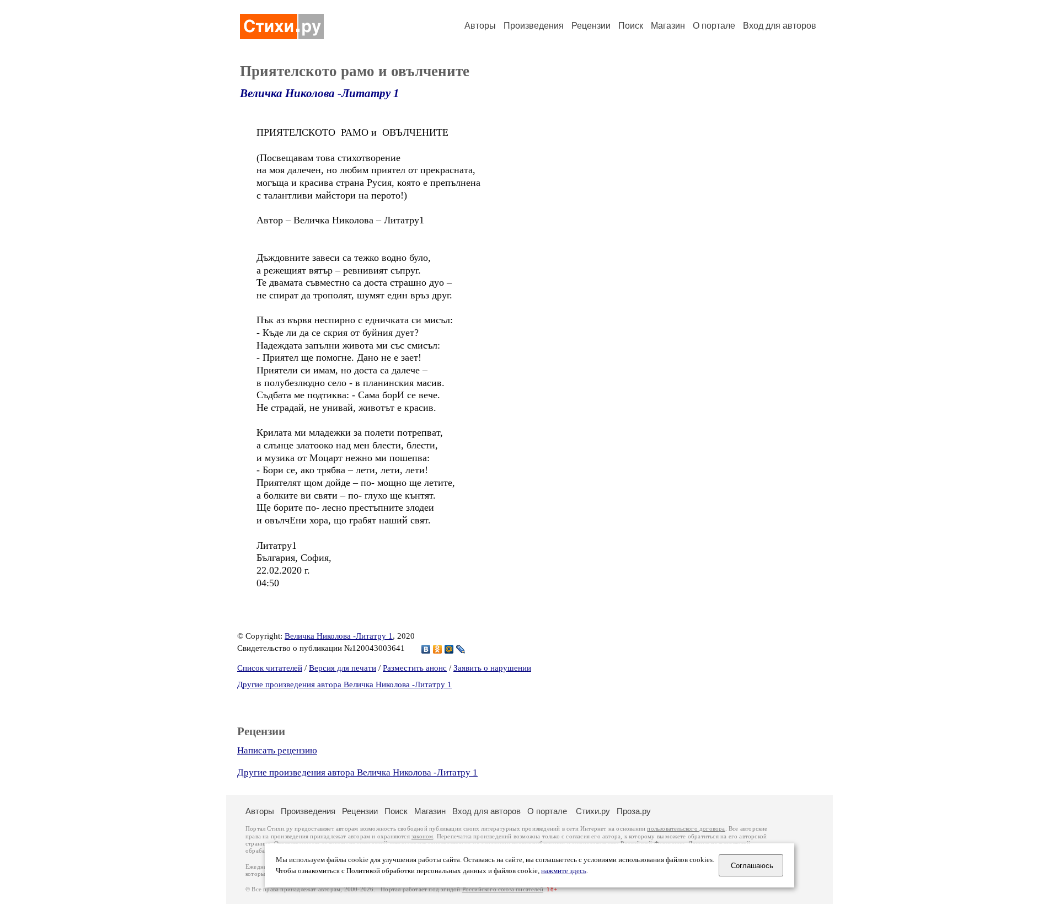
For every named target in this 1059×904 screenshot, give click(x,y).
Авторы (480, 25)
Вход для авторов (779, 25)
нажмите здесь (563, 871)
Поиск (630, 25)
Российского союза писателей (502, 889)
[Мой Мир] (449, 649)
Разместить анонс (415, 668)
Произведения (534, 25)
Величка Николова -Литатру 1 (319, 93)
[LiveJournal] (461, 649)
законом (422, 836)
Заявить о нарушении (492, 668)
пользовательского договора (686, 829)
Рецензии (591, 25)
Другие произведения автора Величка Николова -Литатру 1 (344, 684)
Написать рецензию (277, 750)
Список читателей (269, 668)
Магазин (668, 25)
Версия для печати (342, 668)
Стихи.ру (593, 811)
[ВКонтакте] (426, 649)
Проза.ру (634, 811)
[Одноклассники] (437, 649)
